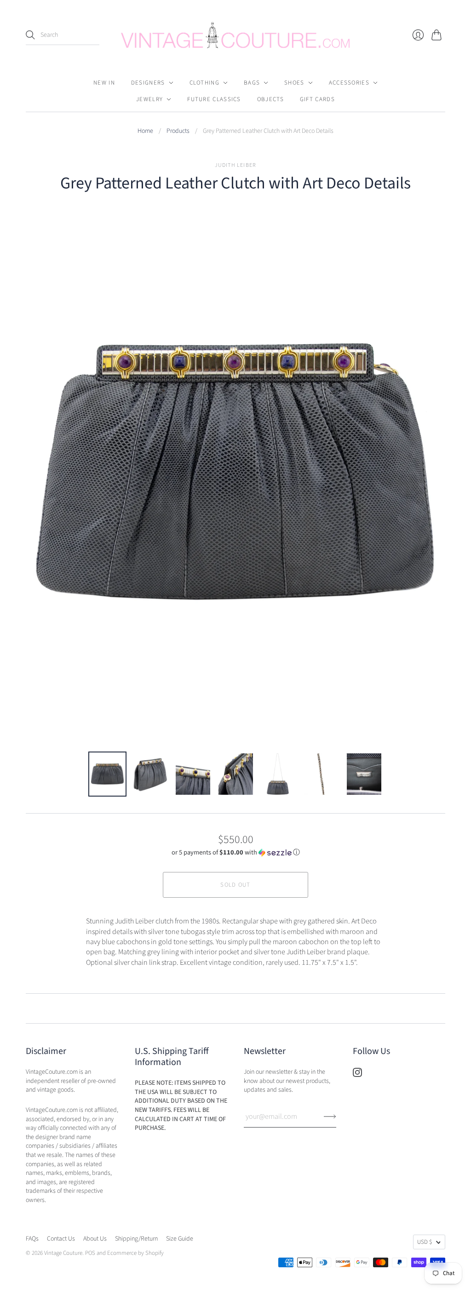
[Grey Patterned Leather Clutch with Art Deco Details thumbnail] (107, 774)
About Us (95, 1238)
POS (90, 1253)
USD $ (424, 1242)
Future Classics (214, 99)
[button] (236, 852)
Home (145, 131)
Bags (252, 83)
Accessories (349, 83)
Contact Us (61, 1238)
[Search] (30, 35)
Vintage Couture (63, 1253)
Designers (148, 83)
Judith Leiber (236, 165)
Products (178, 131)
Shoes (294, 83)
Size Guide (179, 1238)
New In (104, 83)
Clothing (204, 83)
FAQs (32, 1238)
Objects (270, 99)
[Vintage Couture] (235, 35)
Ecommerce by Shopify (135, 1253)
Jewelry (149, 99)
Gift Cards (317, 99)
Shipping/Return (136, 1238)
